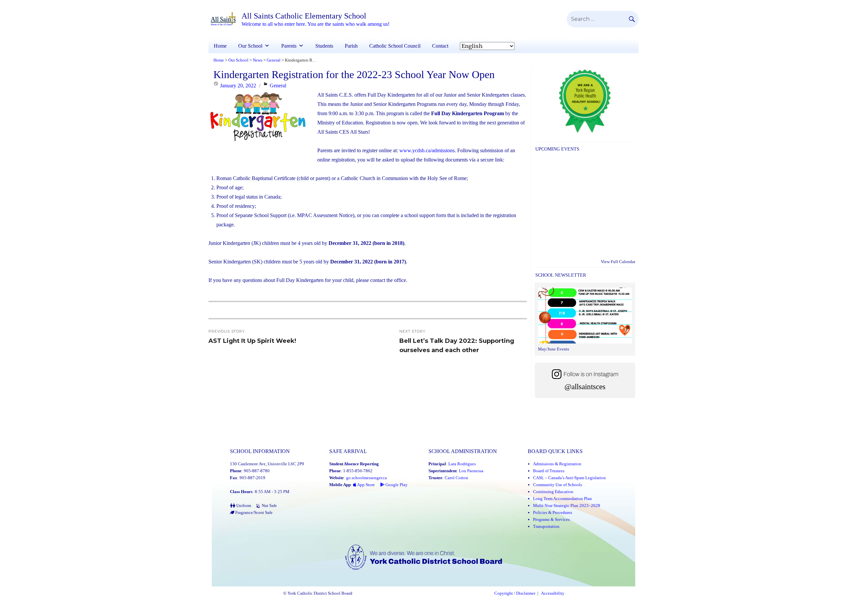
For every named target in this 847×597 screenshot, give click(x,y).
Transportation (546, 526)
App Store (365, 484)
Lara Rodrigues (462, 463)
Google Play (396, 484)
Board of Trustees (548, 470)
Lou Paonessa (471, 470)
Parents (288, 46)
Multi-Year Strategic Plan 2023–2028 (566, 505)
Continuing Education (553, 491)
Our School (250, 46)
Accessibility (552, 593)
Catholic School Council (395, 46)
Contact (440, 46)
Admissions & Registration (557, 463)
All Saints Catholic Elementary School (304, 16)
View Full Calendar (618, 261)
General (278, 85)
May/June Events (553, 348)
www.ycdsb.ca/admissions (427, 150)
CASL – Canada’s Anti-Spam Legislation (569, 477)
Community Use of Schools (557, 484)
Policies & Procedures (552, 512)
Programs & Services (551, 519)
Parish (351, 46)
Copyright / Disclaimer (514, 593)
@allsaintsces (584, 387)
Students (324, 46)
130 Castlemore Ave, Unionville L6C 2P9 (267, 463)
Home (220, 46)
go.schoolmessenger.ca (366, 477)
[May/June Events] (585, 316)
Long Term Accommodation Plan (562, 498)
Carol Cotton (456, 477)
